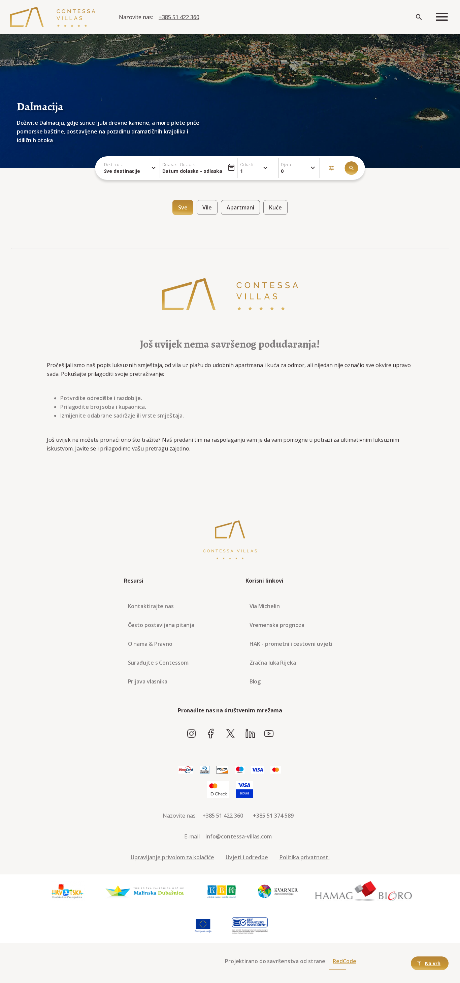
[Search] (419, 17)
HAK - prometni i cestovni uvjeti (291, 643)
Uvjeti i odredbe (247, 857)
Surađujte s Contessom (158, 662)
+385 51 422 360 (179, 17)
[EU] (203, 925)
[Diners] (204, 770)
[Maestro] (239, 770)
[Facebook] (211, 734)
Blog (255, 681)
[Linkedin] (250, 734)
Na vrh (432, 963)
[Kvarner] (278, 891)
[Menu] (442, 17)
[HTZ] (67, 891)
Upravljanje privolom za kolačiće (172, 857)
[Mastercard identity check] (218, 789)
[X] (230, 734)
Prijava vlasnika (147, 681)
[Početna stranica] (52, 17)
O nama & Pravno (150, 643)
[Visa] (257, 770)
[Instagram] (191, 734)
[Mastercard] (275, 770)
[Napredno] (331, 168)
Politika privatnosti (305, 857)
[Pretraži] (351, 168)
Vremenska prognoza (277, 625)
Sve (183, 207)
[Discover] (222, 770)
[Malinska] (144, 891)
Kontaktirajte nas (151, 606)
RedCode (344, 961)
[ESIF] (250, 925)
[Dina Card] (185, 770)
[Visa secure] (244, 789)
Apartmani (240, 207)
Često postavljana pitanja (161, 625)
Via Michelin (265, 606)
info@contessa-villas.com (238, 836)
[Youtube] (269, 734)
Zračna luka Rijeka (273, 662)
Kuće (275, 207)
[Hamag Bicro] (363, 891)
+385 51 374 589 (273, 815)
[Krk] (222, 891)
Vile (207, 207)
